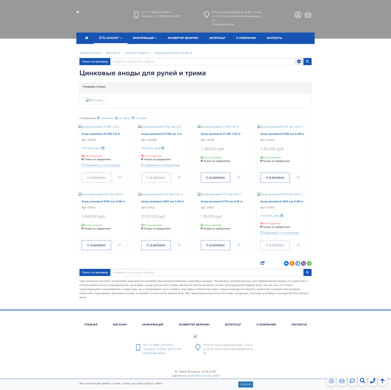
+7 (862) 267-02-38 (167, 16)
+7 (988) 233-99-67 (159, 12)
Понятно (246, 384)
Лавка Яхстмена (90, 53)
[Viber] (303, 263)
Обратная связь (223, 24)
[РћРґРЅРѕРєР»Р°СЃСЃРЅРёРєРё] (292, 263)
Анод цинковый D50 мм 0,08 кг (281, 201)
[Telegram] (297, 263)
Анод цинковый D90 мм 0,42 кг (162, 201)
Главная (90, 324)
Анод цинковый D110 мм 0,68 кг (103, 201)
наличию (106, 118)
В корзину (98, 177)
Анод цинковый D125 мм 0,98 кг (282, 134)
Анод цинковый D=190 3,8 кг (101, 134)
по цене (124, 118)
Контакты (274, 38)
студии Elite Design (199, 375)
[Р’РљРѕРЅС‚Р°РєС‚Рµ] (286, 263)
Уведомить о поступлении (102, 165)
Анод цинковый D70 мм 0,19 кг (222, 201)
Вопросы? (217, 38)
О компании (246, 38)
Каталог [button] (112, 38)
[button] (144, 38)
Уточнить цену (92, 148)
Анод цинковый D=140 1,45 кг (221, 134)
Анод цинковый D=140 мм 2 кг (161, 134)
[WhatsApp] (309, 263)
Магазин (120, 324)
